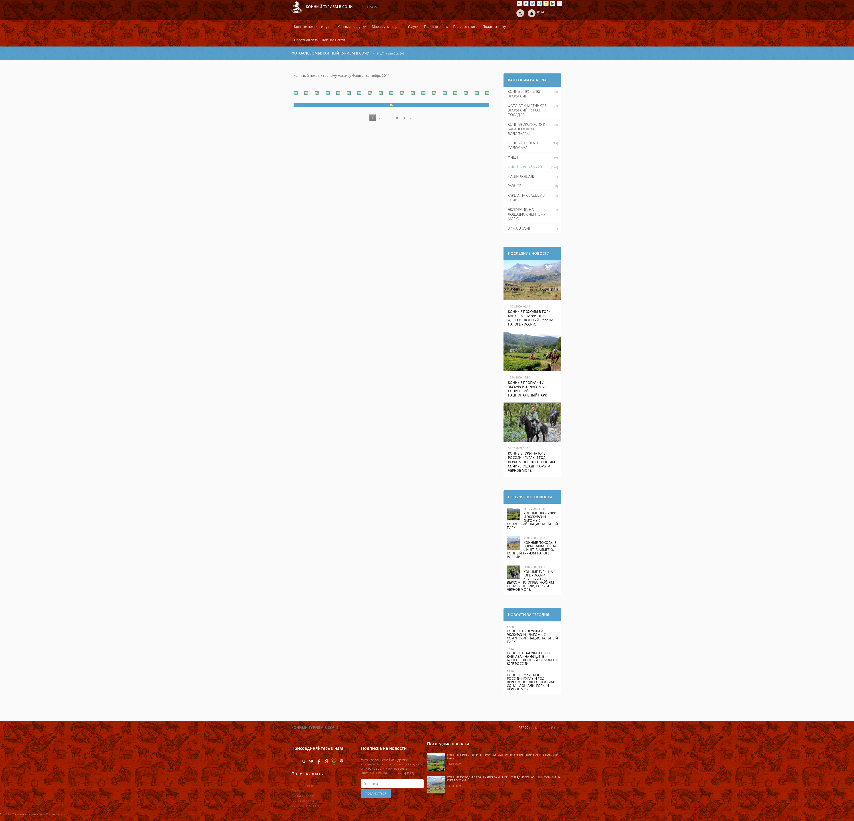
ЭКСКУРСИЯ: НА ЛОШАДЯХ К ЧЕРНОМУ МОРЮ (527, 214)
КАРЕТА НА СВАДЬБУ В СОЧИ (526, 197)
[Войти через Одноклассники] (341, 761)
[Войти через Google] (334, 761)
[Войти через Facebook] (319, 761)
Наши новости (302, 785)
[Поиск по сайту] (520, 13)
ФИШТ (513, 157)
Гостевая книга (302, 800)
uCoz (63, 814)
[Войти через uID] (303, 761)
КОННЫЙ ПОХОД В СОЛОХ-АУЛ (523, 145)
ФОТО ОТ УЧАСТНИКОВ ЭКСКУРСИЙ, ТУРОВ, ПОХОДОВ (527, 110)
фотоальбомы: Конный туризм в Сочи (330, 53)
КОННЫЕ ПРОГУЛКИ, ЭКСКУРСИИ (525, 94)
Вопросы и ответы (305, 805)
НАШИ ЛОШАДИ (522, 176)
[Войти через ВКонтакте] (311, 761)
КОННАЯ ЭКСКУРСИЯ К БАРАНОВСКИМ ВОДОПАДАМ (526, 129)
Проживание (301, 790)
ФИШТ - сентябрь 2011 (527, 166)
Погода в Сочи (302, 795)
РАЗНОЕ (514, 185)
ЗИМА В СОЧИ (520, 228)
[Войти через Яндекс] (326, 761)
